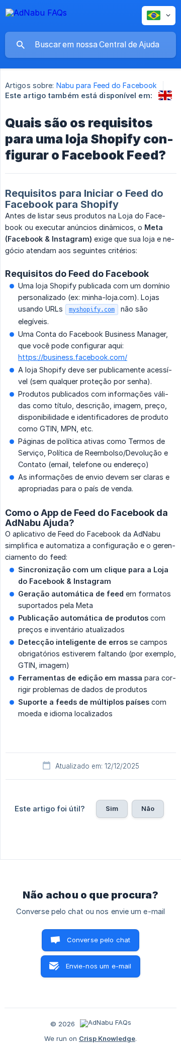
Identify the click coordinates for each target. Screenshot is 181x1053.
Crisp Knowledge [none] (107, 1038)
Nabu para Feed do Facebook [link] (106, 85)
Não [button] (147, 808)
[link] (165, 95)
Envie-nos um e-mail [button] (99, 966)
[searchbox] (90, 45)
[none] (36, 14)
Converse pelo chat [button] (99, 940)
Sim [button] (112, 808)
